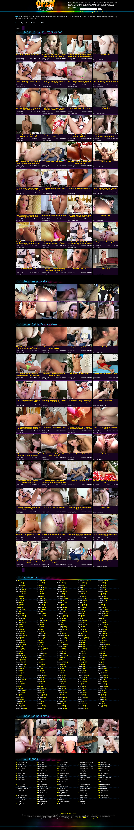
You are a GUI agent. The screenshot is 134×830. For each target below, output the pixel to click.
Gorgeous (60, 616)
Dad (38, 629)
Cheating (18, 706)
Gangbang (60, 598)
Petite (79, 646)
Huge (58, 642)
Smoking (100, 592)
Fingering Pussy (40, 16)
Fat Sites (61, 799)
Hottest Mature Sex (85, 784)
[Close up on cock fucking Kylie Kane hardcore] (105, 425)
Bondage (18, 666)
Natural (80, 605)
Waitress (100, 684)
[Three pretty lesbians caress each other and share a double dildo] (28, 452)
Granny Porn (83, 775)
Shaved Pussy (102, 16)
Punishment (81, 675)
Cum (38, 618)
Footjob (59, 583)
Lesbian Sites (83, 791)
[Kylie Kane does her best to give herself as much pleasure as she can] (54, 187)
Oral (79, 622)
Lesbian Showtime (85, 788)
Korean (59, 677)
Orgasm (80, 624)
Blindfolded (19, 657)
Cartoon (18, 693)
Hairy (58, 624)
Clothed (39, 589)
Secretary (80, 699)
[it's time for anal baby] (79, 267)
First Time (39, 697)
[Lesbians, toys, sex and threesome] (54, 506)
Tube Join (103, 782)
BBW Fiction (103, 788)
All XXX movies (63, 780)
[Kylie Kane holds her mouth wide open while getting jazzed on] (105, 133)
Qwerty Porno (21, 784)
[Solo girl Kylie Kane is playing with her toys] (28, 559)
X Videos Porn (104, 793)
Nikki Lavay (36, 23)
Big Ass (18, 633)
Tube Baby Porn (63, 786)
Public (79, 673)
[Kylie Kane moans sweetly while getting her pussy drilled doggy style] (54, 479)
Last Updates (84, 12)
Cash (17, 695)
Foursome (60, 587)
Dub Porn (61, 784)
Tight (99, 646)
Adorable (18, 585)
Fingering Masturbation (88, 16)
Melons (80, 585)
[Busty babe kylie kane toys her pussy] (28, 53)
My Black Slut (63, 777)
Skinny (100, 585)
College (39, 598)
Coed (38, 596)
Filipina (39, 693)
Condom (39, 605)
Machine (59, 701)
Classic (39, 583)
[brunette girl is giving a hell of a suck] (79, 345)
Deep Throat (40, 635)
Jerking (59, 666)
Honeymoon (60, 638)
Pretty (79, 664)
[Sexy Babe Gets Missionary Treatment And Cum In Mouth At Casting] (54, 53)
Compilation (40, 602)
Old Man (80, 620)
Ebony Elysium (42, 801)
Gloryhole (60, 613)
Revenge (80, 686)
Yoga (99, 704)
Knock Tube (41, 769)
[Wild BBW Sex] (105, 53)
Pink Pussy (26, 23)
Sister (100, 583)
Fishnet (39, 699)
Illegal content (95, 818)
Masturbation (81, 581)
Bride (17, 675)
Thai (99, 642)
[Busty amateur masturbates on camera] (54, 133)
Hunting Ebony (63, 775)
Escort (38, 666)
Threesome (101, 644)
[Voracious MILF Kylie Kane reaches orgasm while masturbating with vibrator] (79, 399)
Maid (58, 704)
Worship (100, 699)
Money (80, 596)
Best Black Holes (43, 788)
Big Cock (18, 640)
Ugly (99, 662)
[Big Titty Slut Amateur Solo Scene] (105, 372)
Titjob (100, 649)
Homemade (60, 635)
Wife (99, 695)
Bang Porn (21, 791)
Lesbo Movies (84, 795)
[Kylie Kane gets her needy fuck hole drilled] (105, 533)
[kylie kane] (79, 559)
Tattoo (100, 633)
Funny (59, 594)
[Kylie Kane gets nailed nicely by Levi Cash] (28, 533)
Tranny (100, 655)
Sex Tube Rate (42, 777)
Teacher (100, 635)
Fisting (38, 701)
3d (16, 581)
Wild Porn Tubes (22, 793)
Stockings (101, 611)
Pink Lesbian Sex (105, 771)
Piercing (80, 649)
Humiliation (60, 644)
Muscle (80, 602)
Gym (58, 622)
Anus (17, 600)
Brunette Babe (51, 16)
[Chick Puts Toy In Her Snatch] (79, 372)
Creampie (39, 613)
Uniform (100, 668)
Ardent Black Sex (43, 786)
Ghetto (59, 605)
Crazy (38, 611)
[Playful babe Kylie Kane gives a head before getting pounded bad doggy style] (28, 345)
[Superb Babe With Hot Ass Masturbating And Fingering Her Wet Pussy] (79, 240)
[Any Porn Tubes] (35, 15)
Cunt (38, 622)
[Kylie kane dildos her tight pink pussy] (54, 213)
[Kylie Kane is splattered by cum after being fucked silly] (54, 399)
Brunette (18, 679)
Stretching (101, 616)
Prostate (80, 668)
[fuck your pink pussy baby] (28, 267)
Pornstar (80, 657)
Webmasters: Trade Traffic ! (68, 813)
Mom (79, 594)
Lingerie (59, 697)
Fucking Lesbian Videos (86, 762)
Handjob (59, 627)
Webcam (100, 686)
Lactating (59, 679)
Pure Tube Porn (22, 762)
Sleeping (101, 589)
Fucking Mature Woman (86, 769)
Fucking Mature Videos (86, 766)
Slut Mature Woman (105, 777)
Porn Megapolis (104, 773)
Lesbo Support (84, 797)
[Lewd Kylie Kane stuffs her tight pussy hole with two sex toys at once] (79, 425)
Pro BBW (102, 775)
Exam (38, 668)
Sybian (100, 631)
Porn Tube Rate (42, 771)
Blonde (18, 660)
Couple (39, 609)
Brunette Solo (21, 18)
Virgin (100, 679)
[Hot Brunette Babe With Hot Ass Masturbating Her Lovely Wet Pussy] (28, 187)
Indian (59, 649)
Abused (18, 583)
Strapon (100, 613)
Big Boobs (19, 635)
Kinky (58, 671)
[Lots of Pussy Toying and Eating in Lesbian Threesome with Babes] (79, 80)
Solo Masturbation (73, 16)
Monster (80, 598)
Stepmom (101, 609)
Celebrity (18, 701)
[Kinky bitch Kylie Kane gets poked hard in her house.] (54, 372)
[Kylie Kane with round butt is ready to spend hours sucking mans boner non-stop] (28, 160)
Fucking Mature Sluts (85, 764)
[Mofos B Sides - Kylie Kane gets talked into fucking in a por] (28, 133)
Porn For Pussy (104, 791)
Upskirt (100, 673)
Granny (59, 618)
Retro (79, 684)
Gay (58, 600)
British (17, 677)
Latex (58, 684)
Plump (79, 653)
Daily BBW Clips (63, 793)
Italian (59, 657)
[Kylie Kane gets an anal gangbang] (79, 187)
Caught (18, 699)
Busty (17, 688)
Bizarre (18, 651)
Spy (99, 605)
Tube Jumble (21, 786)
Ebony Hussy (62, 764)
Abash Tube (21, 799)
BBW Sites (62, 788)
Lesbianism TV (84, 786)
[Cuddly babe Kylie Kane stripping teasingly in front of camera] (54, 267)
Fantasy (39, 682)
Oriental (80, 629)
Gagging (59, 596)
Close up (39, 587)
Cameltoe (18, 690)
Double (39, 655)
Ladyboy (59, 682)
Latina (59, 686)
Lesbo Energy (84, 793)
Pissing (80, 651)
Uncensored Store (23, 788)
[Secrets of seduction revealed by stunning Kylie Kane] (54, 80)
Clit (37, 585)
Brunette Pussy (27, 16)
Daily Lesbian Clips (64, 795)
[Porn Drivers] (105, 506)
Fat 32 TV (61, 797)
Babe (17, 613)
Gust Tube (41, 764)
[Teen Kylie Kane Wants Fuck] (54, 160)
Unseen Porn (21, 764)
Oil (78, 618)
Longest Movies (94, 12)
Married (59, 706)
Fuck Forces (21, 780)
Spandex (101, 598)
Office (79, 616)
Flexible (39, 708)
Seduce (80, 701)
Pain (79, 633)
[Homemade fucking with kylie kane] (79, 106)
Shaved (80, 704)
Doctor (38, 646)
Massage (59, 708)
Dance (38, 631)
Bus (17, 686)
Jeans (59, 664)
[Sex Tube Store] (105, 106)
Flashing (39, 706)
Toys (99, 653)
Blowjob (18, 662)
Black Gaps (41, 791)
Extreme (39, 673)
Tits (99, 651)
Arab (17, 602)
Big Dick (18, 642)
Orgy (79, 627)
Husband (59, 646)
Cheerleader (19, 708)
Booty (17, 671)
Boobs (18, 668)
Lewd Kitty (82, 801)
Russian (80, 693)
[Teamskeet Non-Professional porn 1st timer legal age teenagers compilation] (79, 53)
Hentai (59, 631)
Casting (18, 697)
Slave (100, 587)
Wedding (101, 688)
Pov (79, 660)
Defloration (40, 638)
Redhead (80, 682)
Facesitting (40, 675)
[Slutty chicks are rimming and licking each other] (105, 80)
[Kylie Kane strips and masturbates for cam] (105, 479)
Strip (99, 618)
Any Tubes (41, 762)
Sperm (100, 602)
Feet (38, 686)
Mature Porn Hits (105, 764)
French (59, 589)
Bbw (17, 624)
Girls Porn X (62, 782)
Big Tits (18, 644)
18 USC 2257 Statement (84, 818)
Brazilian (18, 673)
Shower (100, 581)
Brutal (17, 682)
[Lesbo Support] (105, 267)
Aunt (17, 611)
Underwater (101, 666)
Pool (79, 655)
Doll (38, 651)
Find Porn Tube (104, 797)
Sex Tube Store (42, 780)
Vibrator (100, 675)
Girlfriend (59, 607)
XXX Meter (103, 786)
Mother (80, 600)
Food (58, 581)
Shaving (80, 706)
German (59, 602)
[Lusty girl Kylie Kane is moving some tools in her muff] (28, 106)
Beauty (18, 631)
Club (38, 592)
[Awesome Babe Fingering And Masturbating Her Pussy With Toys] (54, 240)
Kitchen (59, 675)
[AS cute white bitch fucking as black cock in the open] (54, 452)
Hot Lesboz (83, 782)
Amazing (18, 592)
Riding (80, 688)
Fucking (59, 592)
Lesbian (59, 693)
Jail (58, 660)
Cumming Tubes (63, 791)
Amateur (18, 589)
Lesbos (82, 799)
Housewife (60, 640)
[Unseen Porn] (105, 213)
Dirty (38, 644)
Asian (17, 605)
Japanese (60, 662)
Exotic (38, 671)
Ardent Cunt (41, 773)
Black (17, 653)
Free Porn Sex (104, 795)
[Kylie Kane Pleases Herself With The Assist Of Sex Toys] (28, 506)
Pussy (79, 677)
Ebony (38, 660)
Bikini (17, 646)
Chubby (39, 581)
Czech (38, 627)
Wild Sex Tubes (22, 795)
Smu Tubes (41, 782)
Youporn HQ (21, 797)
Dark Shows (41, 795)
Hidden (59, 633)
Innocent (59, 651)
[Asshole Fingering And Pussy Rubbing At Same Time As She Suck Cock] (28, 372)
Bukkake (18, 684)
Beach (18, 629)
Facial (38, 677)
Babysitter (19, 616)
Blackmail (18, 655)
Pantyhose (81, 638)
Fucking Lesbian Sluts (65, 804)
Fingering (39, 695)
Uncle (100, 664)
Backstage (19, 618)
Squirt (100, 607)
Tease (100, 638)
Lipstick (59, 699)
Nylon (79, 613)
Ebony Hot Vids (63, 762)
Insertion (59, 653)
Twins (100, 660)
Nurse (79, 611)
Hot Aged (82, 780)
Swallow (100, 624)
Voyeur (100, 682)
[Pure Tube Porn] (105, 160)
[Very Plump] (105, 452)
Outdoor (80, 631)
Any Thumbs (21, 804)
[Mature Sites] (105, 345)
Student (100, 620)
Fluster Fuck (21, 773)
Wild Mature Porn (105, 784)
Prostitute (80, 671)
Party (79, 640)
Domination (40, 653)
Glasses (59, 611)
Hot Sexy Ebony (63, 771)
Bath (17, 620)
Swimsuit (101, 627)
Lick (58, 695)
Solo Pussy (113, 16)
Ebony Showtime (64, 766)
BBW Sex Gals (42, 766)
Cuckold (39, 616)
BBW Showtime (42, 784)
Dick (38, 640)
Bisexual (18, 649)
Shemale (80, 708)
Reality (80, 679)
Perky (79, 644)
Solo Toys (62, 16)
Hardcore (59, 629)
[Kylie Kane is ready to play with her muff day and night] (79, 160)
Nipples (80, 607)
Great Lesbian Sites (85, 777)
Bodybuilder (19, 664)
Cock (38, 594)
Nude (79, 609)
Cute (38, 624)
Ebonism (40, 797)
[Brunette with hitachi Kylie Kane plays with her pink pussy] (79, 133)
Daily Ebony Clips (43, 793)
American (18, 594)
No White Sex (21, 769)
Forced (59, 585)
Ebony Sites (62, 769)
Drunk (38, 657)
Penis (79, 642)
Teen (99, 640)
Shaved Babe (33, 18)
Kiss (58, 673)
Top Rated (74, 12)
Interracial (60, 655)
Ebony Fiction (42, 804)
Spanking (101, 600)
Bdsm (17, 627)
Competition (40, 600)
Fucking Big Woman (64, 801)
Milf (79, 589)
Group (59, 620)
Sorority (100, 596)
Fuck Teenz (83, 773)
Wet (99, 690)
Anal (17, 596)
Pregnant (80, 662)
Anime (18, 598)
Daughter (39, 633)
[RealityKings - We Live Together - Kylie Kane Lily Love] (28, 479)
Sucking (100, 622)
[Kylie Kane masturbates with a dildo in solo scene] (79, 533)
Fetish (38, 690)
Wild (99, 697)
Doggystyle (40, 649)
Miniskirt (80, 592)
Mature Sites (103, 769)
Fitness (39, 704)
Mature (80, 583)
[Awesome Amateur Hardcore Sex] (79, 452)
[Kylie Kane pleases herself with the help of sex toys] (28, 80)
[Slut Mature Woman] (105, 559)
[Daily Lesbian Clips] (105, 399)
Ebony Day (41, 799)
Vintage (100, 677)
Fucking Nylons (84, 771)
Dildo (38, 642)
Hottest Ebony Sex (64, 773)
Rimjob (80, 690)
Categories (105, 12)
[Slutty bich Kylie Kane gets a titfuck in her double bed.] (54, 345)
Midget (80, 587)
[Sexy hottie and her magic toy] (105, 240)
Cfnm (17, 704)
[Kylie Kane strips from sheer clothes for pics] (54, 559)
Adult (19, 801)
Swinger (100, 629)
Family (38, 679)
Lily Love (45, 23)
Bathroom (18, 622)
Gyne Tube (21, 771)
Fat (37, 684)
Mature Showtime (105, 766)
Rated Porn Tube (43, 775)
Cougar (39, 607)
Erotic (38, 664)
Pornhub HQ (21, 777)
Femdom (39, 688)
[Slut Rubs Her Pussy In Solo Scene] (54, 425)
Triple (100, 657)
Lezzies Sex (83, 804)
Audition (18, 609)
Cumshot (39, 620)
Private (80, 666)
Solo (99, 594)
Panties (80, 635)
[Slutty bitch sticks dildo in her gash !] (54, 533)
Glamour (59, 609)
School (80, 695)
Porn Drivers (21, 782)
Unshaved (101, 671)
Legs (58, 690)
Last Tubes (21, 775)
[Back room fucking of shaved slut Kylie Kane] (79, 506)
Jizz (58, 668)
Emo (38, 662)
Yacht (100, 701)
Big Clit (18, 638)
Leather (59, 688)
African (18, 587)
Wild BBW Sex (22, 766)
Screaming (81, 697)
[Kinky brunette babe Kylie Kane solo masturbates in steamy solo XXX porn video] (28, 399)
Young (100, 706)
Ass (17, 607)
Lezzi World (103, 762)
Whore (100, 693)
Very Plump (103, 780)
